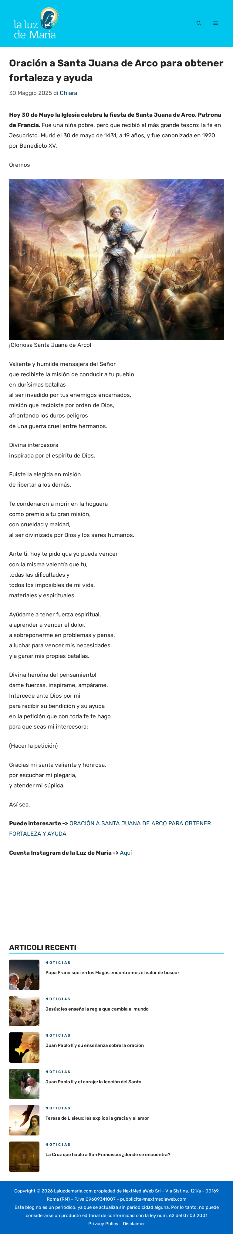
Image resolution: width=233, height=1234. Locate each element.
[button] (199, 23)
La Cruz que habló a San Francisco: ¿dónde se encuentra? (108, 1154)
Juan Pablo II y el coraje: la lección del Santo (93, 1082)
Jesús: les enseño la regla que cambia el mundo (97, 1009)
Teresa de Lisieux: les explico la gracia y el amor (97, 1118)
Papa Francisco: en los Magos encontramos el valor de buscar (112, 972)
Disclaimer (134, 1223)
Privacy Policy (103, 1223)
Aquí (126, 852)
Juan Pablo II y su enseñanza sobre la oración (95, 1045)
